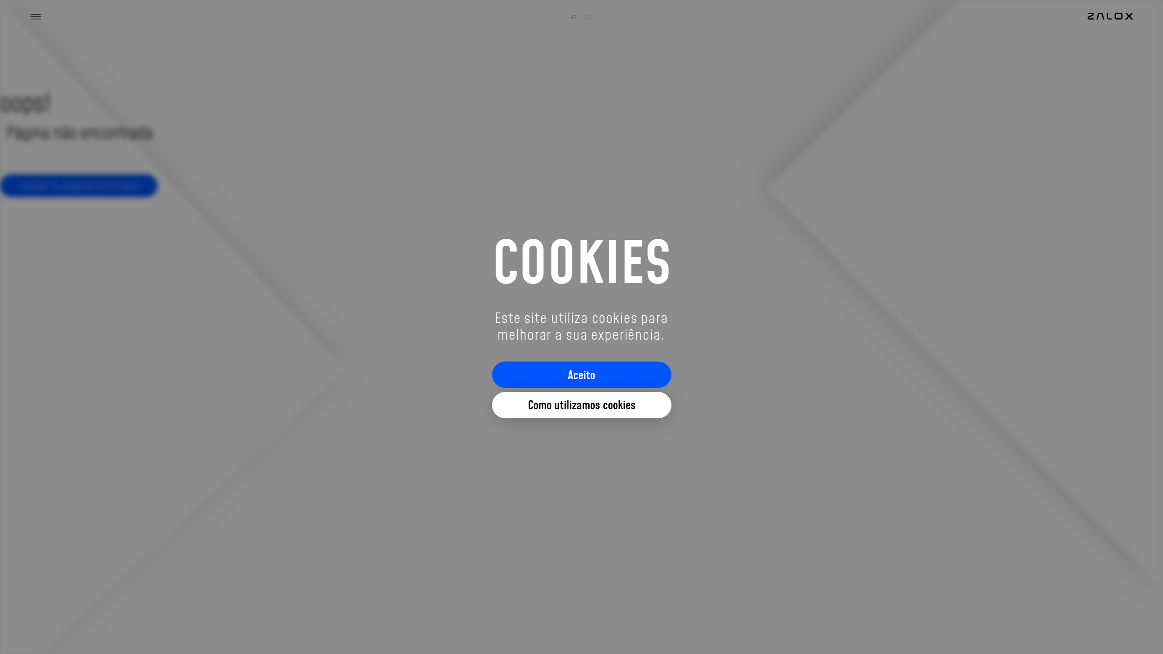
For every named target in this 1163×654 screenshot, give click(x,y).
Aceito (581, 375)
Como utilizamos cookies (582, 405)
